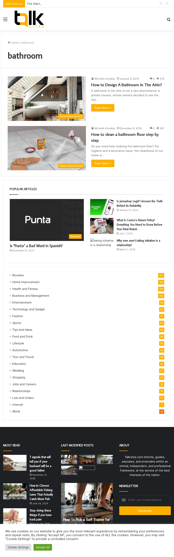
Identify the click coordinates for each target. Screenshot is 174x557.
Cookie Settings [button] (18, 547)
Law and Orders (23, 397)
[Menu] (5, 21)
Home (14, 42)
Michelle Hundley (104, 78)
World (16, 411)
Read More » (102, 107)
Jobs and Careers (24, 384)
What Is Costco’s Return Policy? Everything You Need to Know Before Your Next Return (139, 224)
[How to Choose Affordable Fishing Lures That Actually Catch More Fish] (15, 491)
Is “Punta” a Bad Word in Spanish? (36, 245)
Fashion (17, 316)
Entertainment (22, 302)
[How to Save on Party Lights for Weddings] (87, 459)
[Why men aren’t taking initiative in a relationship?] (102, 246)
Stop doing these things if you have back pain (41, 514)
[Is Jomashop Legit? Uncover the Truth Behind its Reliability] (102, 207)
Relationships (21, 391)
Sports (16, 323)
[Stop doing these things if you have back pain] (15, 516)
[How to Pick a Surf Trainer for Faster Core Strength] (69, 459)
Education (19, 363)
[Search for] (169, 21)
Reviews (18, 275)
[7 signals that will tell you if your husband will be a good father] (15, 463)
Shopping (18, 377)
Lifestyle (18, 343)
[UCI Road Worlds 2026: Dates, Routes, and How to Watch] (69, 470)
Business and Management (30, 295)
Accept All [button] (42, 547)
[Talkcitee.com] (29, 19)
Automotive (20, 350)
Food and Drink (22, 336)
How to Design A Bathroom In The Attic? (126, 84)
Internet (17, 404)
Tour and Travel (23, 357)
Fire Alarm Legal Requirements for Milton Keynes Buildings (66, 3)
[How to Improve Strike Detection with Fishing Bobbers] (105, 459)
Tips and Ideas (22, 329)
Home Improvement (25, 282)
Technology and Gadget (28, 309)
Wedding (18, 370)
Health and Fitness (25, 289)
